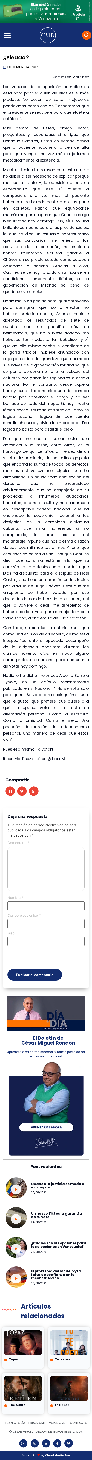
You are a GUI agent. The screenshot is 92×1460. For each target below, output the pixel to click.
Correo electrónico (24, 915)
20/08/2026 (39, 1283)
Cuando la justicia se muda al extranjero (58, 1185)
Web (11, 933)
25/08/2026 (39, 1192)
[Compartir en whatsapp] (34, 791)
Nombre (15, 897)
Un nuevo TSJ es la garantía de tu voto (56, 1215)
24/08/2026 (39, 1222)
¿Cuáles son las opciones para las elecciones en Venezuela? (58, 1245)
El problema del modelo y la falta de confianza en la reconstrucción (56, 1275)
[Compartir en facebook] (10, 791)
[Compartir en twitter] (22, 791)
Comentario (18, 842)
